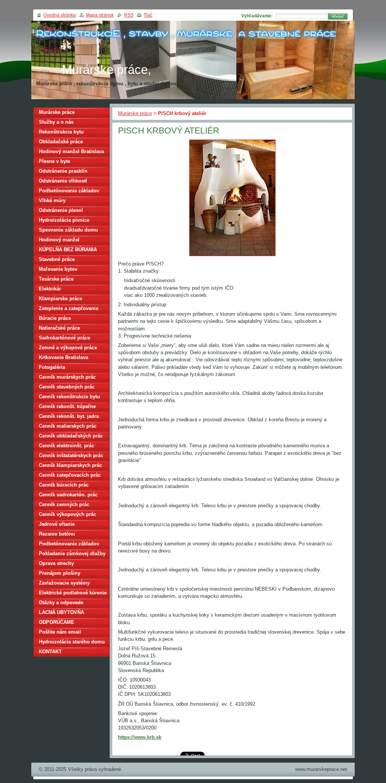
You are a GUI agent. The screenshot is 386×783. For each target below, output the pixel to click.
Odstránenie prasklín (63, 171)
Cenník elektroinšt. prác (66, 445)
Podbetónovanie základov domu (69, 545)
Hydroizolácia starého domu (72, 642)
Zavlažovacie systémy (64, 583)
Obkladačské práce (61, 141)
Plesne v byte (54, 161)
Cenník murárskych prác (67, 377)
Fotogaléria (52, 367)
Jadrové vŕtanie (57, 524)
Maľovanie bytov (58, 269)
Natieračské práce (59, 328)
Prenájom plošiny (59, 573)
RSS (128, 15)
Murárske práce (135, 113)
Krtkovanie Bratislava (63, 357)
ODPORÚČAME (56, 622)
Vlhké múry (52, 200)
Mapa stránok (100, 15)
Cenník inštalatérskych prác (71, 455)
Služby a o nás (56, 122)
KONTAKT (50, 651)
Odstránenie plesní (61, 210)
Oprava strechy (56, 563)
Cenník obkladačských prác (71, 436)
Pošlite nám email (60, 632)
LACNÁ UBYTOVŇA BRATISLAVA (61, 613)
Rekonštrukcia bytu (61, 132)
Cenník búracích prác (64, 485)
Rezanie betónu (57, 534)
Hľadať (338, 16)
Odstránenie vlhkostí (63, 181)
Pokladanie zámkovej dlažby (72, 553)
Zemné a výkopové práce (68, 347)
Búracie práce (55, 318)
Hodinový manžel (59, 240)
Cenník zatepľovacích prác (70, 475)
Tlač (148, 15)
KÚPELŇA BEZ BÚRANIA (68, 249)
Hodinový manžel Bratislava (71, 151)
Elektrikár (50, 289)
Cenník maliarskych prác (67, 426)
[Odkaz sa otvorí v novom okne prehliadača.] (232, 256)
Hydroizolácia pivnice (64, 220)
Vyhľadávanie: (257, 16)
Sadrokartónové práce (64, 338)
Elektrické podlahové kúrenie (73, 593)
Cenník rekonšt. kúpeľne (67, 406)
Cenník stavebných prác (67, 387)
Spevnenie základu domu (68, 230)
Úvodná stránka (59, 15)
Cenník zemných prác (64, 504)
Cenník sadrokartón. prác (68, 494)
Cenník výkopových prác (67, 514)
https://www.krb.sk (139, 737)
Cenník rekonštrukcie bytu (69, 396)
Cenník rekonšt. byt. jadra (69, 416)
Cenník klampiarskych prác (70, 465)
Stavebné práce (57, 259)
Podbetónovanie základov (69, 190)
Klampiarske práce (60, 298)
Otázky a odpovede (61, 602)
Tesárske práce (56, 279)
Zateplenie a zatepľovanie (68, 308)
